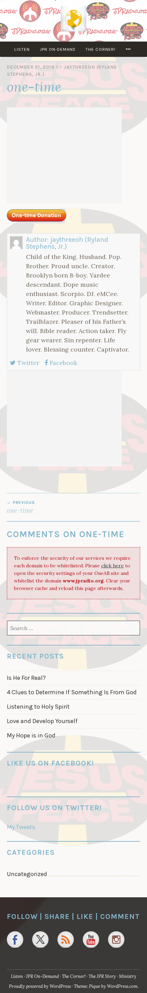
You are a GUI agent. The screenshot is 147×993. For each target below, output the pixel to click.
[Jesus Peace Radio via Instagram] (116, 939)
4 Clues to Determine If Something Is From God (72, 692)
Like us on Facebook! (50, 763)
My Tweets (21, 827)
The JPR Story (102, 976)
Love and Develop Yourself (42, 721)
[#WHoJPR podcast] (65, 939)
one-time (21, 507)
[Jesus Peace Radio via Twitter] (40, 939)
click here (112, 566)
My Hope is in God (31, 735)
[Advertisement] (64, 155)
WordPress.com (122, 986)
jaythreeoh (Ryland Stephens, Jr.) (67, 243)
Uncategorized (27, 874)
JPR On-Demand (58, 49)
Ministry (127, 976)
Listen (22, 49)
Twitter (27, 363)
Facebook (62, 363)
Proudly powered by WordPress (40, 986)
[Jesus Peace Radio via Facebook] (15, 939)
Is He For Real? (26, 678)
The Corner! (100, 49)
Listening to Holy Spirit (38, 706)
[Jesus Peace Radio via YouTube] (91, 939)
